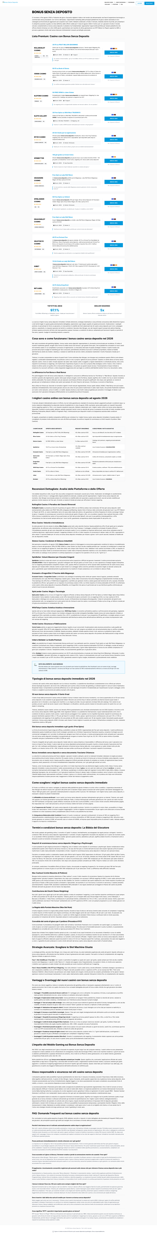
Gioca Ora (114, 52)
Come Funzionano (121, 2)
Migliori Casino (109, 2)
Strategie (115, 4)
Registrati (149, 3)
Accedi (140, 3)
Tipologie (107, 4)
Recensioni (131, 2)
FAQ (122, 4)
